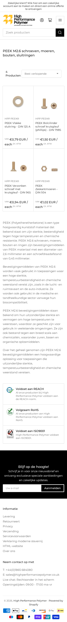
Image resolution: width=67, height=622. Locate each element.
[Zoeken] (60, 32)
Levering (9, 516)
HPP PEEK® (12, 118)
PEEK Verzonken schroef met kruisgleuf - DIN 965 (18, 189)
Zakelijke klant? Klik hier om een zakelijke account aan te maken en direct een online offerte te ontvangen (33, 5)
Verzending (11, 531)
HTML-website (13, 546)
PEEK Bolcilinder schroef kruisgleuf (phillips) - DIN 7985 (48, 126)
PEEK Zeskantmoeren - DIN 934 (46, 189)
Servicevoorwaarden (17, 536)
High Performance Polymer (30, 600)
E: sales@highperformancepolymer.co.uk (31, 574)
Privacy (8, 526)
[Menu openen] (60, 20)
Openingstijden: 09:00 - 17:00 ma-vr (27, 584)
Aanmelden (52, 488)
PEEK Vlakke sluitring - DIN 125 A (17, 124)
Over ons (9, 551)
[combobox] (33, 32)
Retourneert (11, 521)
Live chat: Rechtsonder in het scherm (28, 579)
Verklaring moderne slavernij (23, 541)
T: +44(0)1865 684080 (18, 570)
